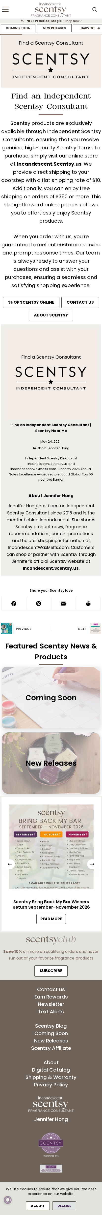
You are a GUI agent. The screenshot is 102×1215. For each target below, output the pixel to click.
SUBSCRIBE (51, 971)
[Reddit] (88, 603)
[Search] (95, 9)
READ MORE (53, 920)
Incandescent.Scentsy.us (49, 163)
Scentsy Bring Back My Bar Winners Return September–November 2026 (51, 904)
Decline (64, 1205)
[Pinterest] (38, 603)
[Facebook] (14, 603)
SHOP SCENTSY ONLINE (31, 302)
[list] (51, 21)
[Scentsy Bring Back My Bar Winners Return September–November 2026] (51, 848)
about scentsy (51, 315)
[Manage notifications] (8, 1200)
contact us (80, 302)
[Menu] (5, 9)
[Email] (63, 603)
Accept (38, 1205)
